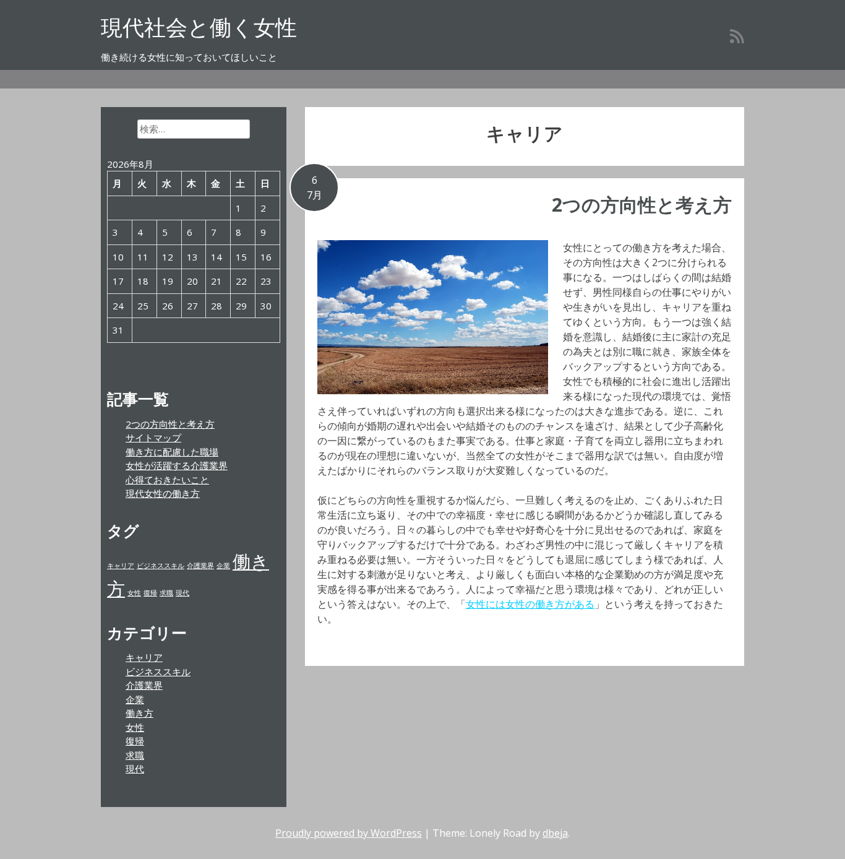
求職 (166, 593)
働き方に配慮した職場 (172, 452)
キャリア (120, 565)
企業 (223, 565)
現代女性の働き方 (163, 493)
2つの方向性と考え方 (642, 204)
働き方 (139, 713)
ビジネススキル (160, 565)
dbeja (555, 833)
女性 (134, 593)
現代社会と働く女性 (199, 26)
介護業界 (200, 565)
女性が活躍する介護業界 (177, 465)
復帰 (150, 593)
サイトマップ (153, 437)
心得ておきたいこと (167, 479)
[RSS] (737, 36)
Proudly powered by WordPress (348, 833)
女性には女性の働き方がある (530, 604)
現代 (182, 593)
